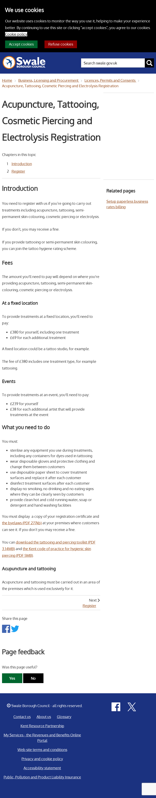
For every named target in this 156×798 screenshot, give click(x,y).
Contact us (22, 716)
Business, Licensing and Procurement (48, 80)
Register (18, 171)
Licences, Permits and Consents (110, 80)
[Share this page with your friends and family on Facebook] (6, 628)
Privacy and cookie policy (42, 759)
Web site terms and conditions (42, 749)
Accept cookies (21, 44)
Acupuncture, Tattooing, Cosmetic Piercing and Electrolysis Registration (60, 86)
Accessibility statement (42, 768)
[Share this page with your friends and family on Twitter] (15, 628)
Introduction (22, 163)
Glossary (64, 716)
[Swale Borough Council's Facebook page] (116, 706)
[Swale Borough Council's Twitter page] (131, 706)
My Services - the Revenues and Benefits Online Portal (42, 738)
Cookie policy (16, 34)
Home (7, 80)
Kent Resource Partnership (42, 726)
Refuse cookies (60, 44)
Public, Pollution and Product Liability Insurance (42, 777)
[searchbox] (113, 63)
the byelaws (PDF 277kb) (22, 523)
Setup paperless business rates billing (127, 204)
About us (44, 716)
